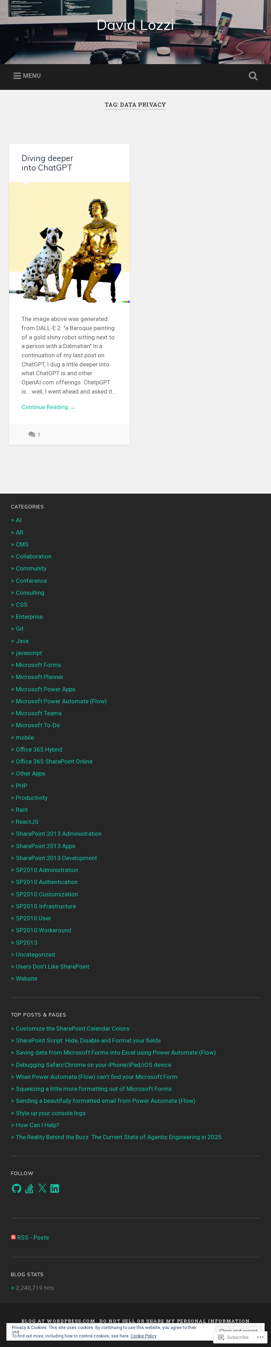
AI (19, 520)
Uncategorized (35, 954)
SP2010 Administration (47, 869)
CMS (22, 544)
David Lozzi (135, 24)
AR (19, 532)
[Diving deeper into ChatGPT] (69, 242)
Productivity (32, 797)
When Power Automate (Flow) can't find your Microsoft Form (96, 1076)
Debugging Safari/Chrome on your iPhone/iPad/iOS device (93, 1064)
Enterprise (29, 616)
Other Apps (31, 773)
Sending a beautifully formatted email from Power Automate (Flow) (105, 1100)
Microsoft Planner (40, 676)
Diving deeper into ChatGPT (47, 163)
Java (22, 640)
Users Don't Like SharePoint (52, 966)
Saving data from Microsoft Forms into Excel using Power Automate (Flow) (116, 1052)
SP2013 (26, 942)
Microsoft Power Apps (46, 689)
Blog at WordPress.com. (59, 1321)
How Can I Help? (37, 1125)
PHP (21, 785)
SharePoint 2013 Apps (46, 845)
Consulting (30, 592)
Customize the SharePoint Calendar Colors (73, 1028)
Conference (31, 580)
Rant (22, 809)
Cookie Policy (144, 1336)
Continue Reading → (49, 406)
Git (20, 628)
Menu (32, 76)
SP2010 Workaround (43, 930)
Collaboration (34, 556)
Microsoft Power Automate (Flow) (61, 701)
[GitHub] (16, 1188)
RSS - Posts (33, 1237)
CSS (22, 604)
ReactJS (27, 821)
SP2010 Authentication (47, 881)
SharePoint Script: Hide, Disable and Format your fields (88, 1040)
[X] (42, 1188)
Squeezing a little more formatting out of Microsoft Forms (94, 1088)
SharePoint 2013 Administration (59, 833)
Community (31, 568)
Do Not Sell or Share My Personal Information (174, 1321)
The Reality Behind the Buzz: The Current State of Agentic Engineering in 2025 (119, 1137)
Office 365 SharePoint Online (54, 761)
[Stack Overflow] (29, 1188)
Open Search (252, 76)
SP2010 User (33, 918)
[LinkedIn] (54, 1188)
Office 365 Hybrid (39, 749)
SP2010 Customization (47, 894)
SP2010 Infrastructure (46, 906)
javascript (29, 652)
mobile (25, 737)
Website (26, 978)
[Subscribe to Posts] (13, 1237)
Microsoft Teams (39, 713)
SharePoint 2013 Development (56, 857)
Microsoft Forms (38, 664)
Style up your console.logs (51, 1113)
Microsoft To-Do (38, 725)
